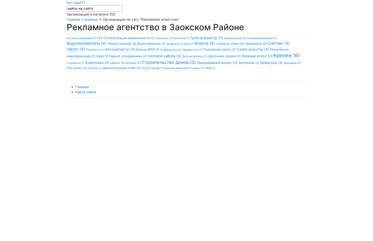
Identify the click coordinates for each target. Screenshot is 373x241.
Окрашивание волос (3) (218, 62)
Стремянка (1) (76, 63)
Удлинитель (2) (256, 43)
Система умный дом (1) (82, 38)
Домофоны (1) (292, 63)
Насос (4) (76, 49)
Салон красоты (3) (253, 49)
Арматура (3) (272, 62)
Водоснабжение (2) (151, 43)
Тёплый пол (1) (95, 49)
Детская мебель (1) (194, 56)
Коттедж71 (76, 2)
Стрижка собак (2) (230, 43)
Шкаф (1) (157, 68)
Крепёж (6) (287, 55)
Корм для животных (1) (178, 68)
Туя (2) (102, 38)
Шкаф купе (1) (175, 43)
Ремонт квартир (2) (122, 43)
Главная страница (82, 19)
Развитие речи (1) (171, 49)
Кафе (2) (102, 56)
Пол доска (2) (77, 68)
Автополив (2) (249, 63)
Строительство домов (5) (169, 62)
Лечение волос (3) (257, 56)
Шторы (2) (134, 63)
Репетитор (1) (181, 38)
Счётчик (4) (278, 43)
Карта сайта (85, 92)
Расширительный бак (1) (261, 38)
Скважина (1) (164, 38)
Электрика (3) (97, 62)
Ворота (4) (205, 43)
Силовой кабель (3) (165, 56)
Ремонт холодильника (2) (128, 56)
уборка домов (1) (235, 38)
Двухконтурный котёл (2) (122, 68)
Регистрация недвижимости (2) (131, 38)
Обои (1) (210, 68)
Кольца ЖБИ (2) (148, 49)
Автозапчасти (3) (120, 49)
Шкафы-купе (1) (193, 49)
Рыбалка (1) (95, 68)
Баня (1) (189, 43)
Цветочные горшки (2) (224, 56)
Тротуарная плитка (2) (220, 49)
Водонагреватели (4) (87, 43)
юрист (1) (199, 68)
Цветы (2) (118, 63)
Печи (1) (146, 68)
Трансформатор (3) (207, 38)
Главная (82, 87)
